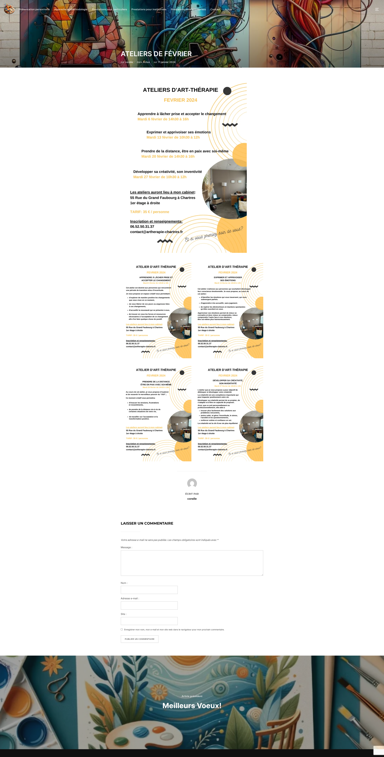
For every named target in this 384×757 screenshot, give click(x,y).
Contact (215, 9)
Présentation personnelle (34, 9)
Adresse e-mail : (130, 598)
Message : (126, 547)
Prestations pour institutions (148, 9)
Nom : (124, 582)
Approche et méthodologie (70, 9)
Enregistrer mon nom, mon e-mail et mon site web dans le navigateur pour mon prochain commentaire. (174, 629)
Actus (228, 9)
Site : (123, 613)
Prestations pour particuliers (109, 9)
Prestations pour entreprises (188, 9)
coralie (129, 62)
